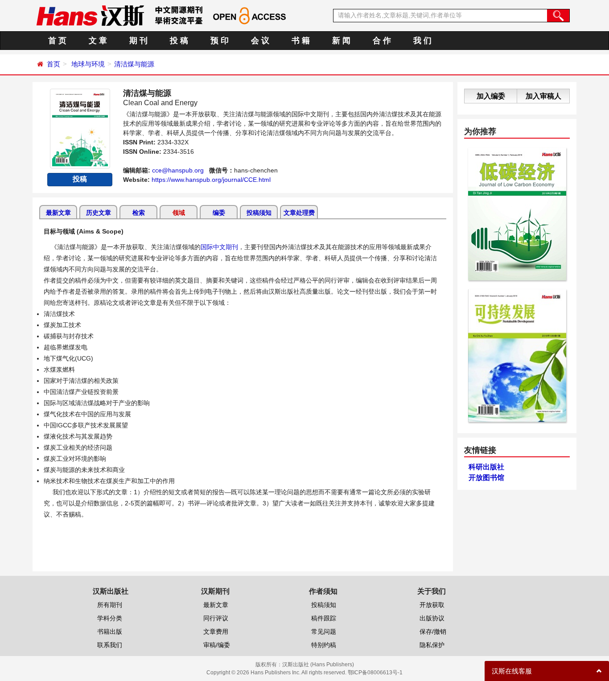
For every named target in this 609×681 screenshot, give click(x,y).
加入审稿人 (543, 96)
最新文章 (58, 212)
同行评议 (215, 618)
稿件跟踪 (323, 618)
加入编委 (491, 96)
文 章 (98, 40)
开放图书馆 (486, 477)
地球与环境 (88, 64)
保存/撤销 (433, 631)
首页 (53, 64)
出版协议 (432, 618)
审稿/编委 (216, 644)
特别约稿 (323, 644)
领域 (179, 212)
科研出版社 (486, 467)
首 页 (57, 40)
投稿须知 (259, 212)
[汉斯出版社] (90, 15)
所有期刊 (109, 604)
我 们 (422, 40)
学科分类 (109, 618)
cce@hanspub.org (178, 170)
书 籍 (301, 40)
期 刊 (138, 40)
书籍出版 (109, 631)
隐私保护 (432, 644)
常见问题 (323, 631)
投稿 (80, 179)
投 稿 (179, 40)
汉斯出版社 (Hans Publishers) (318, 664)
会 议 (260, 40)
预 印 (219, 40)
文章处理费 (299, 212)
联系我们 (109, 644)
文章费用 (215, 631)
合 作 (382, 40)
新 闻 (341, 40)
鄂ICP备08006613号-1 (375, 672)
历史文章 (98, 212)
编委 (219, 212)
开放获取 (432, 604)
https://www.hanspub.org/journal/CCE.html (211, 179)
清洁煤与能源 (134, 64)
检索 (138, 212)
